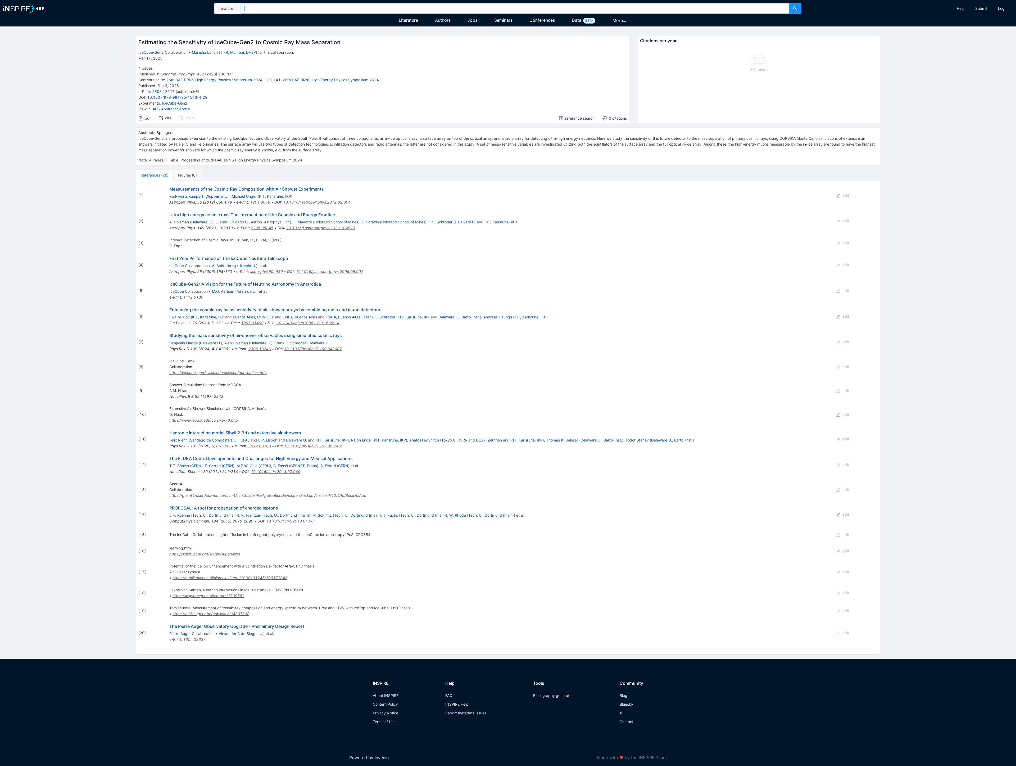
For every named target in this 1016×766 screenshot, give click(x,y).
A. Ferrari (328, 465)
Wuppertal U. (217, 196)
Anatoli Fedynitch (424, 440)
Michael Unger (244, 196)
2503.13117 (163, 91)
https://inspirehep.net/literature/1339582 (208, 595)
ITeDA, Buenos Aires (343, 317)
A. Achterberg (224, 265)
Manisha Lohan (205, 52)
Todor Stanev (637, 440)
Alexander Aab (231, 633)
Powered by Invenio (369, 757)
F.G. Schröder (440, 222)
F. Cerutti (213, 465)
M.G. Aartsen (223, 291)
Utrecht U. (247, 265)
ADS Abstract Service (171, 109)
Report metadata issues (465, 713)
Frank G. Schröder (379, 317)
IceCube (176, 265)
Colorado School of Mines (336, 222)
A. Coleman (179, 222)
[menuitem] (961, 8)
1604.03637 (194, 639)
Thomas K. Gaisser (562, 440)
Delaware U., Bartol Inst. (459, 317)
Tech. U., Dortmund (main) (215, 515)
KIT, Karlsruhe (496, 222)
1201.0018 (260, 202)
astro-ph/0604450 (266, 271)
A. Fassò (280, 465)
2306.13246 (259, 348)
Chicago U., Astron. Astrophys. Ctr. (260, 222)
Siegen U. (255, 633)
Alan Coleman (236, 343)
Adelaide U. (246, 291)
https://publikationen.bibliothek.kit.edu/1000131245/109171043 (230, 577)
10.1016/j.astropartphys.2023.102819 (320, 228)
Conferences (542, 20)
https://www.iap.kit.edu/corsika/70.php (203, 420)
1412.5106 (193, 297)
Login (1003, 8)
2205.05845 (262, 228)
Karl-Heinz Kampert (186, 196)
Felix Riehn (178, 440)
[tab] (154, 175)
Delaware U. (201, 222)
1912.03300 (259, 446)
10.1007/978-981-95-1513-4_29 (177, 97)
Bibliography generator (553, 695)
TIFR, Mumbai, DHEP (238, 52)
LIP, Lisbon (267, 440)
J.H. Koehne (179, 515)
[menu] (909, 8)
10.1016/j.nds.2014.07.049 (275, 471)
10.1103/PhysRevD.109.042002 (313, 348)
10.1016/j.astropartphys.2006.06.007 (329, 271)
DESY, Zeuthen (489, 440)
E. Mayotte (302, 222)
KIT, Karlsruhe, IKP (275, 196)
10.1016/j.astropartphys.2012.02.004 (317, 202)
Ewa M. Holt (179, 317)
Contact (626, 721)
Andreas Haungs (497, 317)
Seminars (503, 20)
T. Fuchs (390, 515)
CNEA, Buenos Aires (300, 317)
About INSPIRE (385, 695)
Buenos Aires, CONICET (253, 317)
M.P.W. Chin (247, 465)
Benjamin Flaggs (183, 343)
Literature (408, 20)
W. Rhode (457, 515)
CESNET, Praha (303, 465)
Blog (623, 695)
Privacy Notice (385, 713)
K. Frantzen (251, 515)
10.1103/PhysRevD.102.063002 (313, 446)
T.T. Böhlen (179, 465)
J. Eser (221, 222)
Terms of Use (384, 721)
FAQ (448, 695)
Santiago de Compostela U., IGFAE (220, 440)
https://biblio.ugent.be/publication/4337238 (211, 613)
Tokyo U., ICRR (454, 440)
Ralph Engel (361, 440)
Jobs (472, 20)
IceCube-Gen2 (151, 52)
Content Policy (385, 704)
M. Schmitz (322, 515)
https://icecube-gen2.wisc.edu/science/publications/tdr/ (218, 372)
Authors (443, 20)
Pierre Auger (180, 633)
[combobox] (515, 8)
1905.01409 (252, 323)
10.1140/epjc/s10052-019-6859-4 (307, 323)
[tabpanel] (508, 418)
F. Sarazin (370, 222)
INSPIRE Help (457, 704)
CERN (196, 465)
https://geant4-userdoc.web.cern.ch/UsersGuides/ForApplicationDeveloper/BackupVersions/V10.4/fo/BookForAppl (268, 495)
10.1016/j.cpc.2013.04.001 (291, 521)
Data (576, 20)
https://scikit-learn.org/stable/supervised (204, 554)
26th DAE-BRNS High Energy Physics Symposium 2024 (214, 80)
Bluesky (626, 704)
